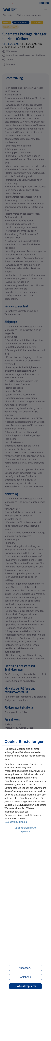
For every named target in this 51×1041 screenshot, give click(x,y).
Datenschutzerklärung (16, 822)
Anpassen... (25, 968)
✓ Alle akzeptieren (25, 986)
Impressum (25, 831)
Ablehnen (25, 977)
